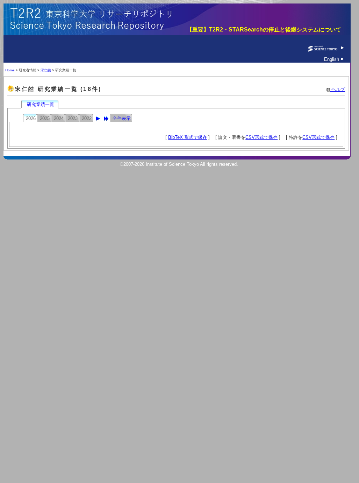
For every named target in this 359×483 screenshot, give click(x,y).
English (332, 59)
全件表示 (122, 118)
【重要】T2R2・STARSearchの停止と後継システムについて (264, 30)
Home (10, 70)
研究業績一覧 (40, 104)
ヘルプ (337, 89)
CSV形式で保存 (261, 137)
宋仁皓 (46, 70)
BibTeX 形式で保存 (187, 137)
